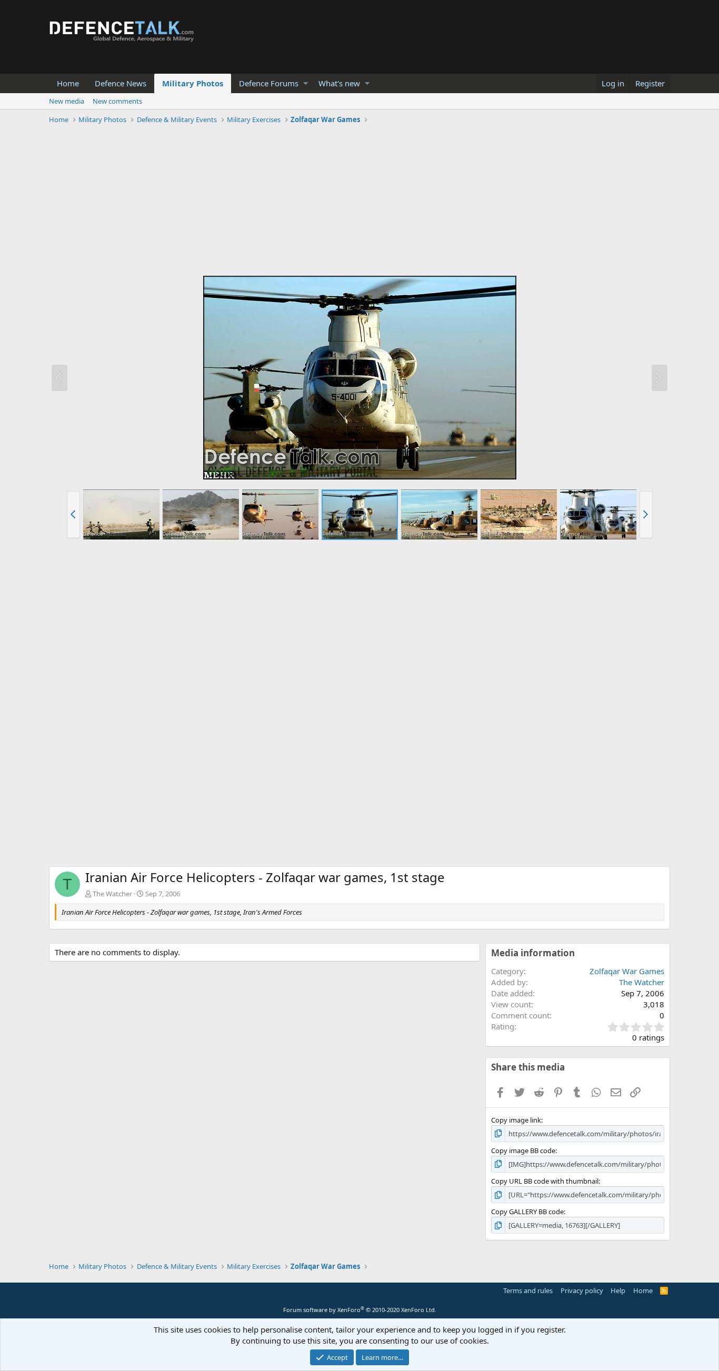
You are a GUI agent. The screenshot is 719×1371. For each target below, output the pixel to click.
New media (66, 101)
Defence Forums (268, 83)
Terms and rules (528, 1290)
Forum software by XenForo (359, 1310)
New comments (117, 101)
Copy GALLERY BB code (527, 1211)
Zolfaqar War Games (627, 971)
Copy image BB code (523, 1150)
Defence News (120, 83)
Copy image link (516, 1120)
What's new (339, 83)
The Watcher (112, 893)
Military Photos (192, 83)
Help (618, 1290)
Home (68, 83)
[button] (306, 83)
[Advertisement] (359, 201)
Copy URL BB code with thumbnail (544, 1181)
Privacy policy (582, 1290)
